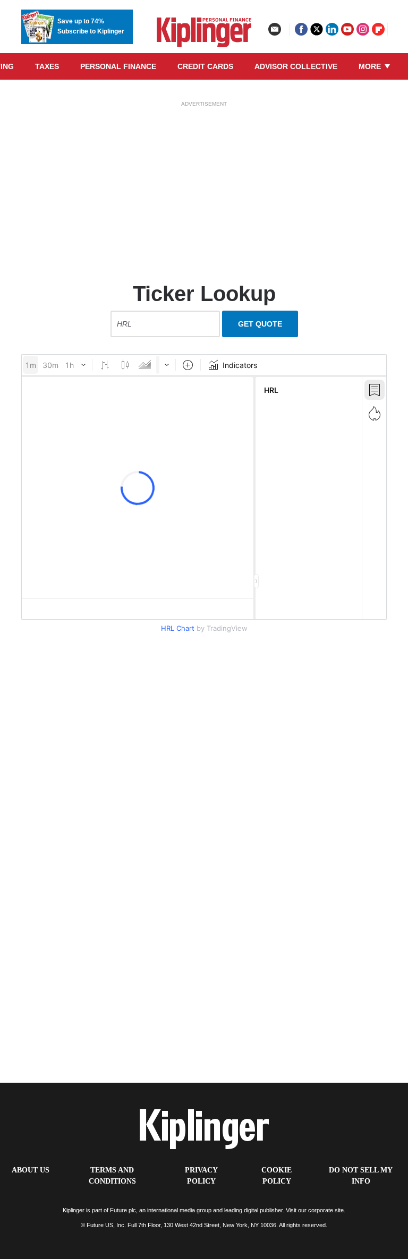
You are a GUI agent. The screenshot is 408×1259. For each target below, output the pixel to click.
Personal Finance (118, 66)
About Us (30, 1170)
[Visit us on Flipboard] (378, 29)
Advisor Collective (295, 66)
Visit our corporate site (315, 1210)
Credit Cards (205, 66)
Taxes (47, 66)
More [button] (371, 66)
